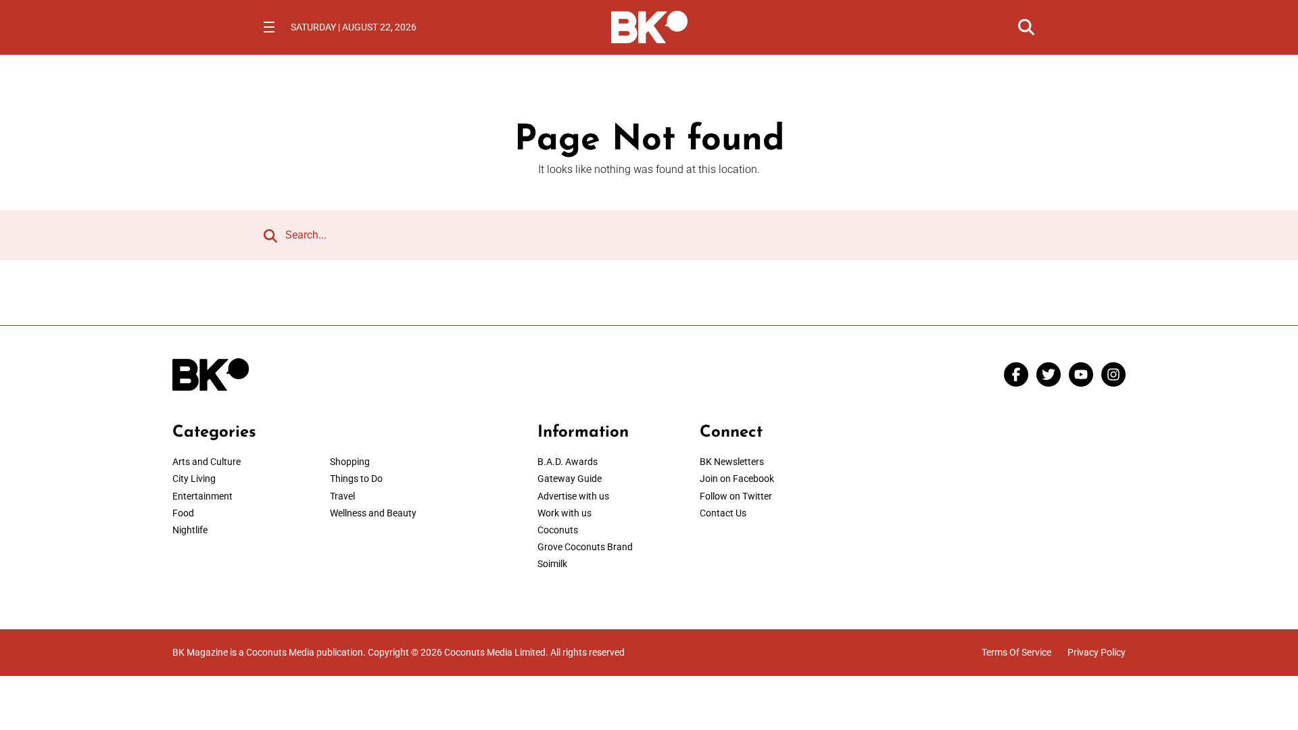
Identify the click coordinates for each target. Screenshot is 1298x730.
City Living (194, 478)
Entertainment (202, 496)
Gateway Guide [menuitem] (569, 478)
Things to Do (356, 478)
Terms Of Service (1016, 652)
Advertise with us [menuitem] (573, 496)
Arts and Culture (206, 461)
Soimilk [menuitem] (552, 563)
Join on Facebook (737, 478)
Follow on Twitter (736, 496)
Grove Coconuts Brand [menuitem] (585, 546)
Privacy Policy (1096, 652)
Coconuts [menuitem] (557, 530)
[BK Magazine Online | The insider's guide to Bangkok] (649, 25)
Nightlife (190, 530)
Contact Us (723, 513)
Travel (342, 496)
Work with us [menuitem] (564, 513)
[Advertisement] (1014, 507)
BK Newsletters (732, 461)
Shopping (350, 461)
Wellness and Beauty (373, 513)
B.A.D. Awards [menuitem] (567, 461)
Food (183, 513)
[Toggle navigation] (269, 27)
